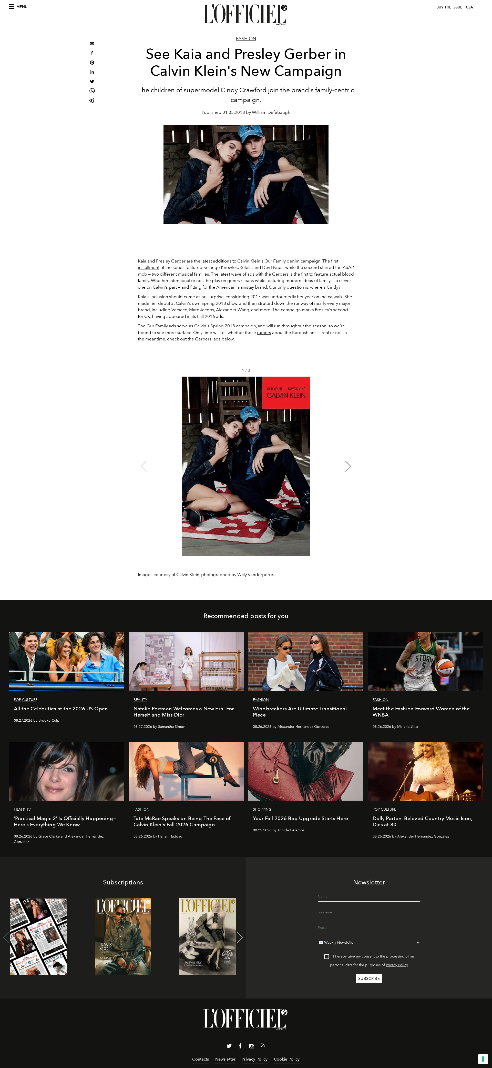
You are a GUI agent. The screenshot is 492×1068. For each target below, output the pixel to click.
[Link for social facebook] (240, 1047)
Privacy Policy (397, 965)
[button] (348, 466)
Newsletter (225, 1059)
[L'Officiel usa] (246, 14)
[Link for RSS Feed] (262, 1046)
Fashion (246, 39)
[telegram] (92, 101)
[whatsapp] (92, 91)
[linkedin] (92, 72)
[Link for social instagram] (251, 1047)
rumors (264, 332)
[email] (92, 44)
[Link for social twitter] (229, 1047)
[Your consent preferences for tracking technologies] (483, 1059)
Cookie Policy (287, 1059)
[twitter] (92, 82)
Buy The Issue (449, 7)
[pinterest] (92, 63)
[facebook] (92, 53)
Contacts (200, 1059)
